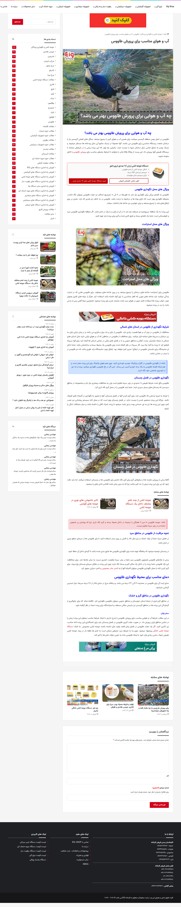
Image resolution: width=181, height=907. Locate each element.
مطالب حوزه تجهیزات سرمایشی (42, 144)
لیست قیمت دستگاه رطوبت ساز (33, 850)
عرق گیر (159, 6)
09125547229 (164, 859)
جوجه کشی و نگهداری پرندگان (151, 34)
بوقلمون (51, 103)
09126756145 (161, 852)
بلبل (52, 93)
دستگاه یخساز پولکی (38, 859)
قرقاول (51, 117)
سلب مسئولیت (82, 859)
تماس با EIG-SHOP (80, 842)
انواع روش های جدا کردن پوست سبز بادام (25, 244)
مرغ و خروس (49, 61)
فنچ (52, 89)
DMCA (85, 864)
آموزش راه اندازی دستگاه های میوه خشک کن (36, 190)
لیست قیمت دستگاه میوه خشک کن (31, 846)
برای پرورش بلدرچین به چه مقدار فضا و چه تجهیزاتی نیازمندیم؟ (154, 709)
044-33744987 (167, 879)
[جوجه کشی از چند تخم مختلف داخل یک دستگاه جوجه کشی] (161, 504)
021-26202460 (168, 876)
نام (168, 775)
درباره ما (14, 6)
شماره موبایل (161, 787)
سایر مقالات (49, 214)
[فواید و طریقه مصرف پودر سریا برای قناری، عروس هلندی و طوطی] (117, 693)
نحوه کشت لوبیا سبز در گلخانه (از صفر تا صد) (29, 269)
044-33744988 (167, 872)
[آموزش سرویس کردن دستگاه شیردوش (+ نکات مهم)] (48, 297)
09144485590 (162, 849)
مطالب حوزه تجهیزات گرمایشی (42, 135)
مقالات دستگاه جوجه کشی (43, 79)
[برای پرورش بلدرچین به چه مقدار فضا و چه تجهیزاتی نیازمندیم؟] (153, 694)
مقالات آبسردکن (48, 153)
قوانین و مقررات (82, 855)
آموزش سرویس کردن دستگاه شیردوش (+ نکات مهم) (27, 294)
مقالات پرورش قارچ (46, 209)
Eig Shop (170, 6)
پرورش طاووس (79, 152)
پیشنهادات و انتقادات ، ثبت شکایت (74, 850)
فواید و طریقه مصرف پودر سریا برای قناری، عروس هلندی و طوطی (119, 706)
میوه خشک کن (46, 6)
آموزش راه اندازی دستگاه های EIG (40, 167)
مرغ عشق (50, 65)
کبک (52, 112)
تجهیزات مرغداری (82, 6)
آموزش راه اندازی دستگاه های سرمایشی (38, 200)
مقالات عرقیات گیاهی (45, 163)
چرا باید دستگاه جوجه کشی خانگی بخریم (85, 709)
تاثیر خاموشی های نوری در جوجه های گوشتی (84, 502)
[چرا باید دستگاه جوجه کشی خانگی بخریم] (82, 694)
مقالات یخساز (48, 149)
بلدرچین (51, 56)
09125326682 (162, 845)
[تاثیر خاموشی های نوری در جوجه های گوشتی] (108, 504)
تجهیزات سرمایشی (124, 6)
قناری (52, 84)
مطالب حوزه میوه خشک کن (43, 158)
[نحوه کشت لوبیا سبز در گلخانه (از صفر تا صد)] (48, 271)
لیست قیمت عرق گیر (37, 855)
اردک (52, 98)
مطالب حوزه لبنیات (46, 131)
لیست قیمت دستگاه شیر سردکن (33, 842)
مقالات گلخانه (48, 126)
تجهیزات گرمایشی (143, 6)
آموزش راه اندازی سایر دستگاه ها (41, 186)
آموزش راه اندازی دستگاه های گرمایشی (39, 172)
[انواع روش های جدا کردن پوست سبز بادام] (48, 246)
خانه (165, 34)
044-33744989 (167, 869)
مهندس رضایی (50, 434)
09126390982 (162, 856)
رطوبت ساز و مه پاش (103, 6)
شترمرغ (51, 107)
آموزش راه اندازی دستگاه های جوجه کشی (37, 176)
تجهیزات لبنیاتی (64, 6)
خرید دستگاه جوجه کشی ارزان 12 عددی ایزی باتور (87, 181)
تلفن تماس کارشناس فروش (129, 181)
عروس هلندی (48, 51)
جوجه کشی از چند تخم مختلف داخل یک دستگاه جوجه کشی (138, 503)
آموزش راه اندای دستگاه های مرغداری (39, 195)
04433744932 (157, 886)
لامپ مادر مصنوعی (110, 568)
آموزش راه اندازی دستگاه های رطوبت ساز (38, 181)
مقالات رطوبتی (48, 140)
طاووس (136, 34)
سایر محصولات (29, 6)
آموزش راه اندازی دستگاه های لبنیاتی (39, 204)
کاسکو (51, 70)
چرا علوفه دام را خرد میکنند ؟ (26, 255)
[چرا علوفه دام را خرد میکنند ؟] (48, 259)
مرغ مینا (51, 75)
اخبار (52, 218)
